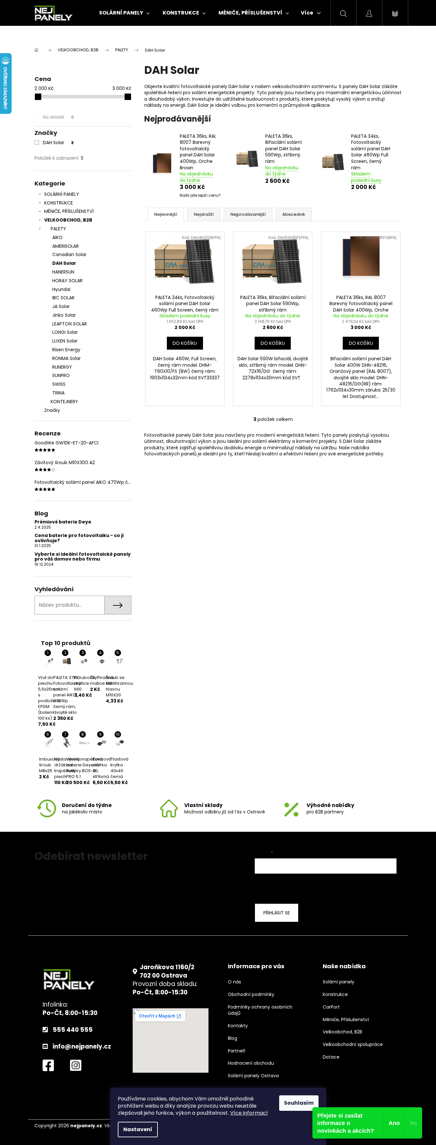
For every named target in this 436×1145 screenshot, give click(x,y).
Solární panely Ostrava (253, 1076)
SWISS (59, 384)
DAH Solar (58, 142)
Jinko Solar (64, 315)
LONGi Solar (65, 332)
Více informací (249, 1113)
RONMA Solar (66, 358)
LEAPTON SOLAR (69, 324)
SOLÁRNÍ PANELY (61, 194)
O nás (234, 982)
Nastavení (137, 1129)
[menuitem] (124, 13)
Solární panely (338, 982)
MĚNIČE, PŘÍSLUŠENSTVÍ (69, 211)
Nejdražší (204, 214)
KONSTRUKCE (58, 203)
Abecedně (293, 214)
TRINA (58, 393)
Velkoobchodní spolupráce (353, 1044)
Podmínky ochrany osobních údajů (260, 1010)
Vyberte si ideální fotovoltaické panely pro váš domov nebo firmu (83, 557)
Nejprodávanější (248, 214)
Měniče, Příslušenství (346, 1020)
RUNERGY (62, 367)
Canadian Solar (69, 254)
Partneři (236, 1051)
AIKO (57, 237)
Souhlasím (299, 1103)
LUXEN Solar (64, 341)
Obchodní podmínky (251, 994)
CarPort (331, 1007)
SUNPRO (61, 375)
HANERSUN (63, 272)
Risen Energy (66, 349)
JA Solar (61, 306)
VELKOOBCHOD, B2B (68, 220)
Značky (52, 410)
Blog (232, 1038)
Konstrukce (335, 994)
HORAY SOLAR (67, 280)
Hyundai (61, 289)
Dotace (331, 1057)
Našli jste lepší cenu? (200, 195)
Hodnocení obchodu (251, 1063)
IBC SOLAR (63, 297)
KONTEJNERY (64, 401)
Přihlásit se (276, 913)
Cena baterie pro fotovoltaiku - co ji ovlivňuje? (79, 538)
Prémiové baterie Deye (63, 522)
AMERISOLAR (65, 246)
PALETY (58, 228)
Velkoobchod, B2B (342, 1032)
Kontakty (238, 1026)
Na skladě (58, 117)
